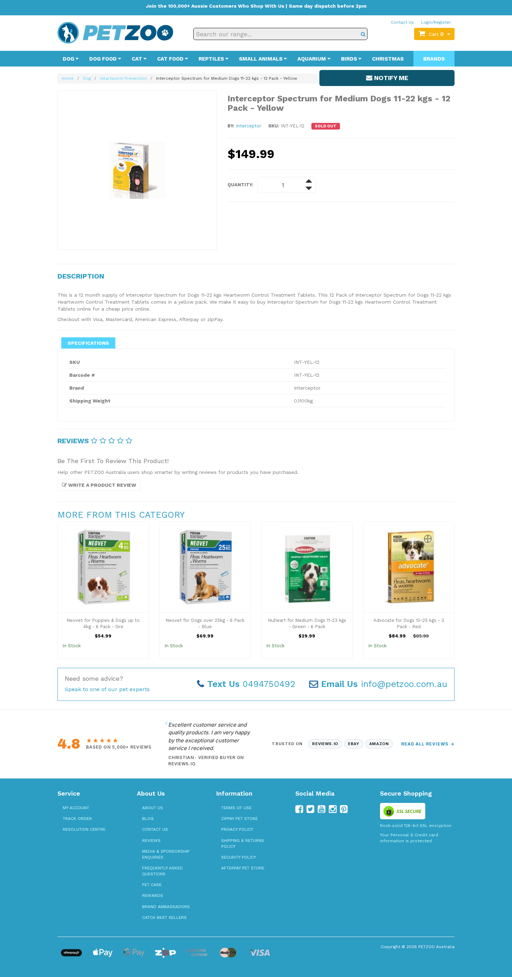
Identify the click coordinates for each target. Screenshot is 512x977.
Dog (69, 59)
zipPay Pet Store (239, 818)
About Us (152, 807)
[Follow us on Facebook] (299, 809)
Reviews (151, 840)
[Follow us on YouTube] (321, 809)
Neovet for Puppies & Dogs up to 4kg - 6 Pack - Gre (103, 624)
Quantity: (240, 184)
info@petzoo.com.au (384, 684)
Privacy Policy (237, 829)
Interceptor (248, 125)
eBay (353, 743)
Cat (137, 59)
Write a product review (101, 485)
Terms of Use (236, 807)
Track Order (77, 818)
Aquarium (312, 59)
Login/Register (436, 22)
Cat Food (171, 59)
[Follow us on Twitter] (310, 809)
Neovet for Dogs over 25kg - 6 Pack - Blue (205, 624)
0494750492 (251, 684)
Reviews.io (325, 743)
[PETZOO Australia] (115, 32)
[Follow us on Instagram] (332, 809)
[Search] (363, 34)
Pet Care (152, 884)
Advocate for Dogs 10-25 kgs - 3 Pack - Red (408, 624)
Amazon (379, 743)
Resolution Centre (84, 829)
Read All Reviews (428, 744)
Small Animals (261, 59)
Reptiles (212, 59)
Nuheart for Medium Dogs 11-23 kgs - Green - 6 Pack (307, 624)
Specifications (88, 343)
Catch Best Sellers (164, 917)
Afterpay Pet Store (242, 868)
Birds (349, 59)
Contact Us (402, 22)
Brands (434, 59)
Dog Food (103, 59)
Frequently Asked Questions (162, 871)
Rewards (152, 895)
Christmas (388, 59)
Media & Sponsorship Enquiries (165, 854)
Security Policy (238, 857)
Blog (148, 818)
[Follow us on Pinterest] (344, 809)
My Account (76, 807)
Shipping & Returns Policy (242, 843)
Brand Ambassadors (166, 906)
